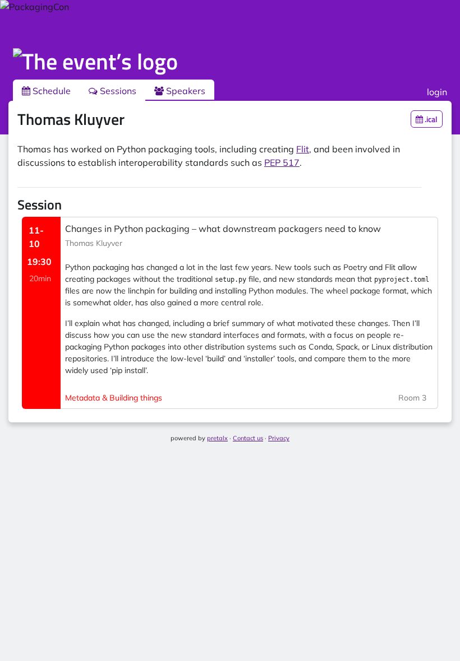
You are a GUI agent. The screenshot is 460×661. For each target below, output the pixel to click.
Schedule (50, 90)
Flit (302, 149)
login (437, 91)
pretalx (217, 438)
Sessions (117, 90)
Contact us (248, 438)
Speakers (184, 90)
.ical (430, 119)
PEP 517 (282, 162)
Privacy (278, 438)
